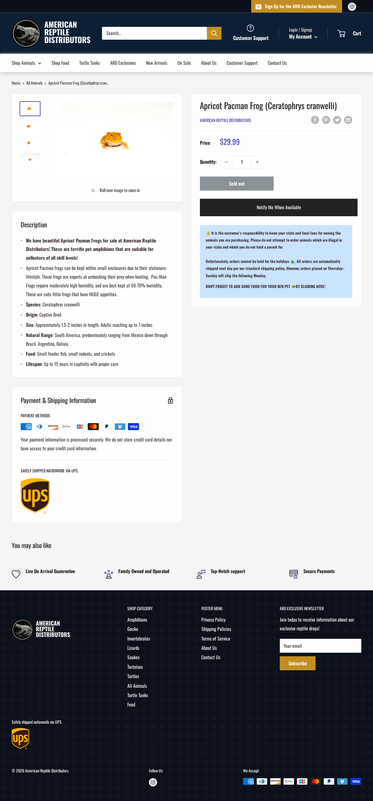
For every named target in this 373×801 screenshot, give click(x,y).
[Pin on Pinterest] (326, 119)
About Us (209, 62)
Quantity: (208, 161)
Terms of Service (215, 638)
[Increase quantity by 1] (257, 162)
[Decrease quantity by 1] (226, 162)
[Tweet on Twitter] (337, 119)
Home (16, 83)
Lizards (133, 647)
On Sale (184, 62)
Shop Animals (23, 62)
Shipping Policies (216, 628)
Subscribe (297, 663)
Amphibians (137, 619)
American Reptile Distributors (225, 120)
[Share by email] (348, 119)
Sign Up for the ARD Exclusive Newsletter (301, 6)
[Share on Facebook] (315, 119)
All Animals (34, 83)
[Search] (214, 33)
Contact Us (277, 62)
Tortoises (135, 666)
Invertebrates (138, 638)
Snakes (133, 657)
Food (131, 704)
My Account (301, 36)
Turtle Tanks (89, 62)
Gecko (132, 628)
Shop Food (60, 62)
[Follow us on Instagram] (352, 6)
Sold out (236, 183)
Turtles (133, 676)
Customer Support (242, 62)
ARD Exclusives (123, 62)
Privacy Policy (213, 619)
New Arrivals (156, 62)
